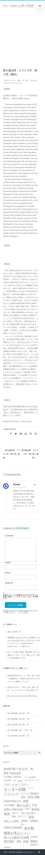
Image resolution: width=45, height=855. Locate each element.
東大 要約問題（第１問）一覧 (18, 713)
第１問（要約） (25, 80)
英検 (19, 841)
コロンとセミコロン (16, 784)
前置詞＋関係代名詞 (13, 809)
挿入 (22, 824)
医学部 (36, 809)
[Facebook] (10, 433)
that (20, 781)
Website (9, 583)
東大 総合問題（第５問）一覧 (18, 725)
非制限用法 (7, 847)
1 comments (18, 83)
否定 (31, 817)
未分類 (29, 828)
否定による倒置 (11, 821)
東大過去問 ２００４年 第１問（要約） (29, 454)
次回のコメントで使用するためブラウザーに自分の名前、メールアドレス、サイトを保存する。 (20, 596)
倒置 (25, 801)
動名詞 (27, 809)
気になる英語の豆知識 (16, 837)
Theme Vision (28, 852)
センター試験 (15, 789)
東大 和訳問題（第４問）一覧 (18, 719)
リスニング (11, 794)
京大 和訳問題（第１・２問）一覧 (20, 730)
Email (7, 573)
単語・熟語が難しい (29, 813)
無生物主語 (34, 837)
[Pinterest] (20, 433)
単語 (7, 814)
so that (31, 777)
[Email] (35, 433)
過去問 (7, 83)
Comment (9, 536)
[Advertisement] (22, 35)
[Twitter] (15, 433)
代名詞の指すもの (12, 801)
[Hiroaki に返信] (35, 485)
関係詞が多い (34, 845)
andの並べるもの (16, 769)
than (14, 780)
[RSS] (30, 433)
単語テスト (15, 813)
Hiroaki (16, 484)
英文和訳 (9, 841)
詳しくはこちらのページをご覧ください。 (23, 696)
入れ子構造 (9, 805)
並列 (23, 797)
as (31, 768)
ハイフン (31, 788)
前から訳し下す (27, 805)
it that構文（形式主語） (13, 777)
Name (7, 562)
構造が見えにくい (17, 833)
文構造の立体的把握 (13, 827)
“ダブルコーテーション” (31, 780)
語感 (25, 841)
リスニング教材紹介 (30, 793)
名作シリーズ (22, 816)
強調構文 (24, 821)
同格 (14, 816)
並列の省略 (34, 797)
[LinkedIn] (25, 433)
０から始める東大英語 (18, 6)
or (25, 776)
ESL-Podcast (12, 773)
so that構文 (7, 780)
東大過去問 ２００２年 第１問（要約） (11, 454)
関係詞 (34, 841)
